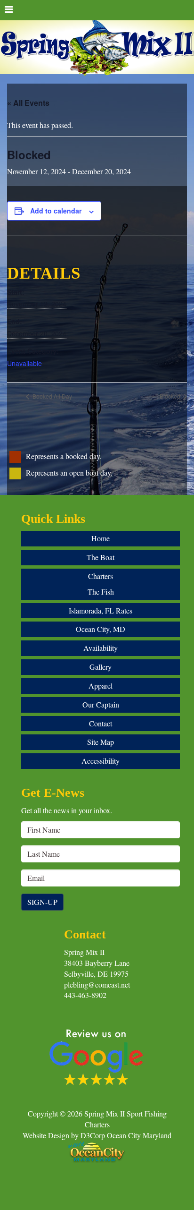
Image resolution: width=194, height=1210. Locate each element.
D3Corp (93, 1135)
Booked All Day (51, 396)
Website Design (46, 1135)
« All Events (28, 102)
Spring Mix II (84, 952)
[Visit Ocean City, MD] (97, 1150)
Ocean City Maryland (139, 1135)
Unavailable (24, 363)
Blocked (171, 396)
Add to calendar (55, 210)
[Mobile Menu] (97, 10)
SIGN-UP (42, 902)
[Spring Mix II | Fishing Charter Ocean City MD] (97, 48)
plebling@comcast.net (97, 984)
